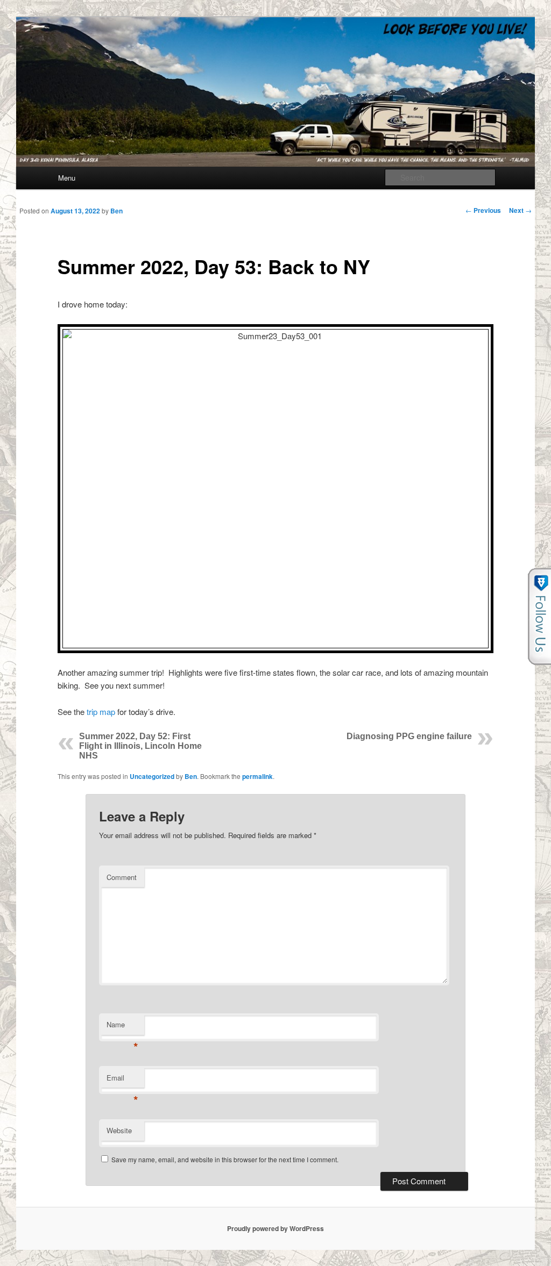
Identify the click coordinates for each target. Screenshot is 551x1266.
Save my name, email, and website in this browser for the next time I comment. (224, 1159)
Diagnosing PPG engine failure (409, 736)
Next (520, 210)
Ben (116, 211)
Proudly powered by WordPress (275, 1228)
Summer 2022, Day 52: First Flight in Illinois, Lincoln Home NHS (140, 746)
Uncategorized (152, 776)
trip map (101, 711)
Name (122, 1027)
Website (119, 1130)
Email (122, 1080)
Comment (122, 877)
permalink (257, 776)
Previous (483, 210)
